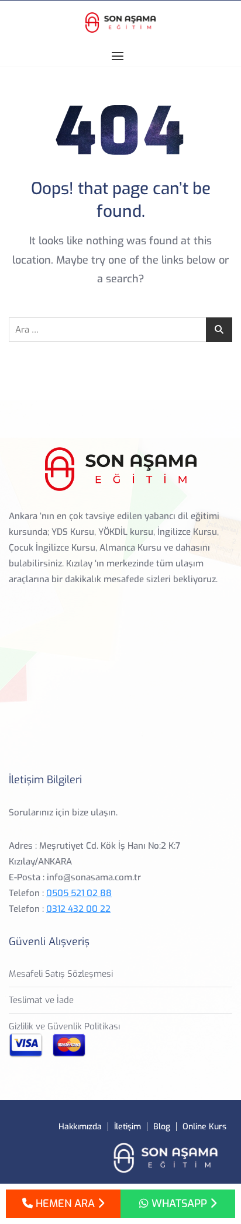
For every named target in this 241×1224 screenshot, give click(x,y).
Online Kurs (204, 1126)
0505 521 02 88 (79, 893)
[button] (120, 56)
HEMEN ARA (65, 1204)
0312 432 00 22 (78, 909)
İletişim (127, 1126)
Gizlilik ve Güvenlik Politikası (64, 1026)
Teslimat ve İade (41, 1000)
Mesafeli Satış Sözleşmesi (61, 974)
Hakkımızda (80, 1126)
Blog (161, 1126)
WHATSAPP (179, 1204)
